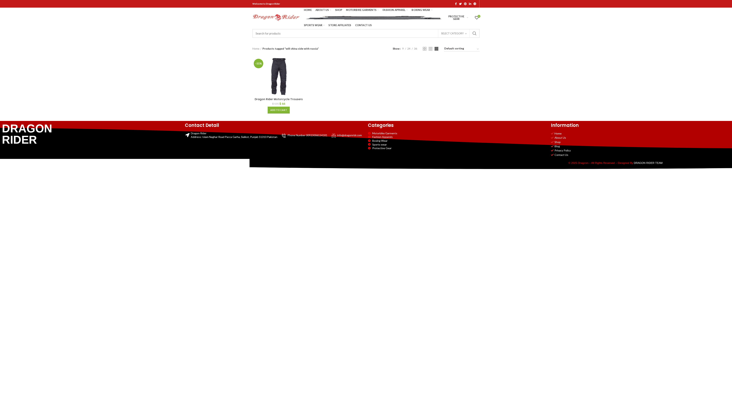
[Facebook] (456, 3)
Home (255, 48)
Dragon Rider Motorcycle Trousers (279, 99)
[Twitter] (460, 3)
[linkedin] (470, 3)
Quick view (302, 72)
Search (474, 33)
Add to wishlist (302, 80)
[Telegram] (474, 3)
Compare (302, 63)
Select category (452, 33)
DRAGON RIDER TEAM (648, 162)
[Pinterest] (465, 3)
